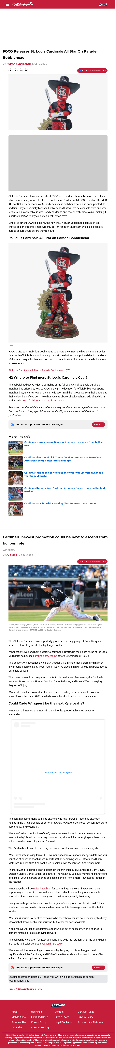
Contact (59, 1011)
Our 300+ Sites (86, 1011)
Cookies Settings (40, 1027)
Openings (36, 1011)
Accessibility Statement (91, 1022)
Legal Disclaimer (64, 1022)
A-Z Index (17, 1027)
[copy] (26, 70)
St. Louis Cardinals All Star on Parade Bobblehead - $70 (39, 370)
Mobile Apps (19, 1016)
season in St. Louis (52, 943)
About (15, 1011)
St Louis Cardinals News (30, 989)
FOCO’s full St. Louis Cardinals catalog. (44, 400)
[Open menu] (7, 4)
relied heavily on (42, 888)
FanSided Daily (39, 1016)
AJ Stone (12, 554)
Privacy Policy (85, 1016)
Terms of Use (19, 1022)
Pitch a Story (62, 1016)
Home (11, 989)
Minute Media (18, 1035)
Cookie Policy (38, 1022)
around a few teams (46, 655)
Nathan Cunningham (19, 63)
